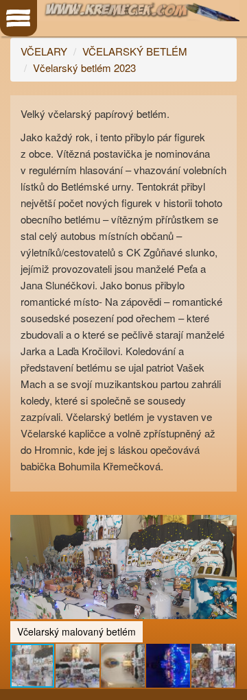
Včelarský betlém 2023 (84, 67)
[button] (224, 504)
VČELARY (44, 51)
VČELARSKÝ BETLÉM (134, 51)
